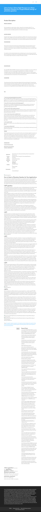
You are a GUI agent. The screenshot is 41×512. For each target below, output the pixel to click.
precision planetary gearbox (8, 325)
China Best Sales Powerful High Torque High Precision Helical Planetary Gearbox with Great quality (28, 430)
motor (13, 473)
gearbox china (16, 323)
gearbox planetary (23, 323)
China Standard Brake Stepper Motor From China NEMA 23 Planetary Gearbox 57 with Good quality (28, 454)
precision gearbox (32, 324)
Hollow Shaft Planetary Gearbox (26, 508)
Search (18, 328)
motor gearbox (16, 473)
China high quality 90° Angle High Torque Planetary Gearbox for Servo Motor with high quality (28, 408)
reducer (12, 478)
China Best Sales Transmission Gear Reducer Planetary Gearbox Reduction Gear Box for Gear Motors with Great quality (29, 462)
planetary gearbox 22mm (24, 324)
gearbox (12, 323)
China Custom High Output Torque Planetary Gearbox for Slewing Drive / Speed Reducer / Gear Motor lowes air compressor (28, 434)
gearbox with (10, 473)
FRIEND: (10, 508)
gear (5, 469)
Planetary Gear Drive (16, 508)
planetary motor (6, 477)
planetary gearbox (17, 324)
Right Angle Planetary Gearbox (26, 345)
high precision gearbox (30, 323)
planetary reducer (11, 477)
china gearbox (8, 323)
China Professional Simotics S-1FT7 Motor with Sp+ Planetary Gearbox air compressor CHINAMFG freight (28, 366)
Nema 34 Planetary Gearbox (19, 509)
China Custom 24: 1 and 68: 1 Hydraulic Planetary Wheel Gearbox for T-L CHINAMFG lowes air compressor (29, 398)
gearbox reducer (6, 473)
